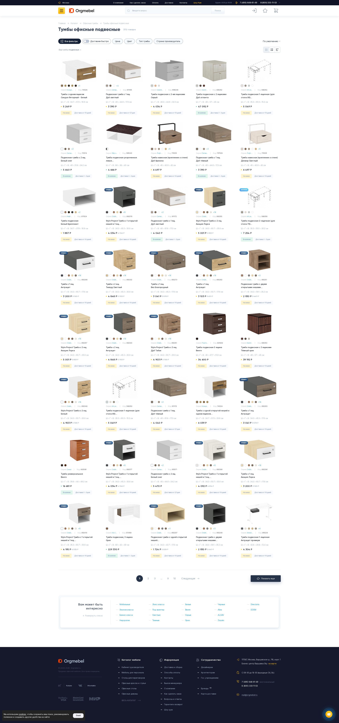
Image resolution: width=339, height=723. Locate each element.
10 (174, 578)
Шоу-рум (168, 710)
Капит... (204, 90)
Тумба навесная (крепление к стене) (169, 159)
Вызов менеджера (173, 683)
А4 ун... (249, 90)
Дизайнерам (207, 667)
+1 (79, 86)
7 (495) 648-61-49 (250, 682)
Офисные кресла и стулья (134, 683)
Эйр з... (114, 153)
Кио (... (114, 533)
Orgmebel (71, 661)
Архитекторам (208, 672)
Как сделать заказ (138, 3)
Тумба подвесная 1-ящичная (255, 538)
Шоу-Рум (197, 3)
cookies (22, 714)
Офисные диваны (130, 694)
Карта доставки (208, 694)
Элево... (250, 533)
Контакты (183, 3)
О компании (118, 3)
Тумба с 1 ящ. (67, 285)
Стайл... (114, 216)
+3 (117, 86)
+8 (124, 212)
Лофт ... (159, 153)
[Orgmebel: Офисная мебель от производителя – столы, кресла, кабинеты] (81, 10)
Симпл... (160, 90)
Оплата (155, 3)
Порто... (205, 343)
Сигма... (115, 90)
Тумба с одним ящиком (74, 96)
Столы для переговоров (133, 678)
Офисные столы (129, 688)
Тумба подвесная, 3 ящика (119, 538)
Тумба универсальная (72, 475)
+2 (72, 149)
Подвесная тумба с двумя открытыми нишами (254, 287)
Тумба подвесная (70, 222)
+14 (214, 212)
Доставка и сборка (173, 667)
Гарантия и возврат (173, 704)
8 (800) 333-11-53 (250, 686)
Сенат (69, 469)
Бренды (206, 688)
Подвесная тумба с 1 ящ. (118, 96)
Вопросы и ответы (173, 699)
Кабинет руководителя (133, 667)
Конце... (70, 90)
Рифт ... (69, 216)
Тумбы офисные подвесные (116, 23)
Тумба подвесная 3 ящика (209, 349)
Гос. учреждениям (209, 678)
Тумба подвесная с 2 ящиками (211, 96)
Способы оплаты (172, 672)
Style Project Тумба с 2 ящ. (209, 222)
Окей (78, 715)
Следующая (188, 578)
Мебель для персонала (133, 672)
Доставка (169, 3)
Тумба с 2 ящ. (114, 285)
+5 (169, 149)
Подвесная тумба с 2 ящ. (73, 159)
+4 (259, 528)
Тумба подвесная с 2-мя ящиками (168, 96)
